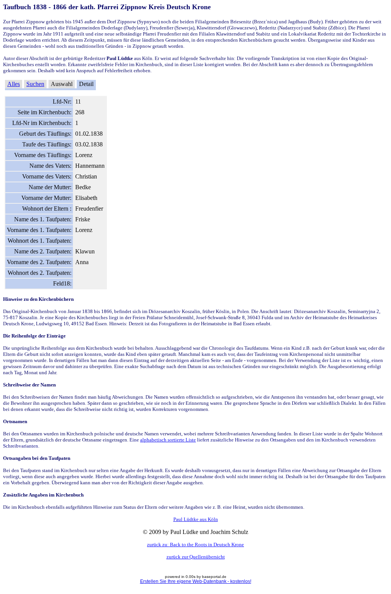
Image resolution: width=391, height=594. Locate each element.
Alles (13, 84)
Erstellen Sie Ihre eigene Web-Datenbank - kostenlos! (195, 581)
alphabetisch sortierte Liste (168, 440)
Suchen (35, 84)
